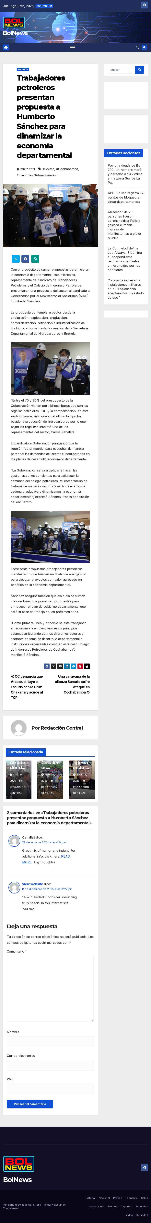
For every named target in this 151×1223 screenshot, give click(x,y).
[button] (137, 47)
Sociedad (142, 1215)
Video (129, 1215)
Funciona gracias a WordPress (22, 1204)
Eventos (112, 1206)
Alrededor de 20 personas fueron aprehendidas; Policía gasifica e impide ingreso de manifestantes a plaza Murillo (124, 225)
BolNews (15, 33)
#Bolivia (48, 169)
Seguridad (141, 1206)
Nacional (104, 1197)
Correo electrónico (21, 1056)
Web (10, 1079)
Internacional (96, 1206)
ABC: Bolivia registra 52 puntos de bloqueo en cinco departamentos (126, 197)
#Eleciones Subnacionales (36, 175)
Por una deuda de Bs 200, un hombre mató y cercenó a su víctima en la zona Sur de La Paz (125, 174)
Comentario (17, 951)
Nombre (13, 1032)
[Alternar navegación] (72, 47)
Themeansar (11, 1208)
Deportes (126, 1206)
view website (32, 884)
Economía (132, 1197)
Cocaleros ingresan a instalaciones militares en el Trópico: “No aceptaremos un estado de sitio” (126, 288)
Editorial (90, 1197)
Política (23, 69)
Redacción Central (62, 728)
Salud (144, 1197)
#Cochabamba (67, 169)
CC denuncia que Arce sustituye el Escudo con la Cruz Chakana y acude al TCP (27, 687)
